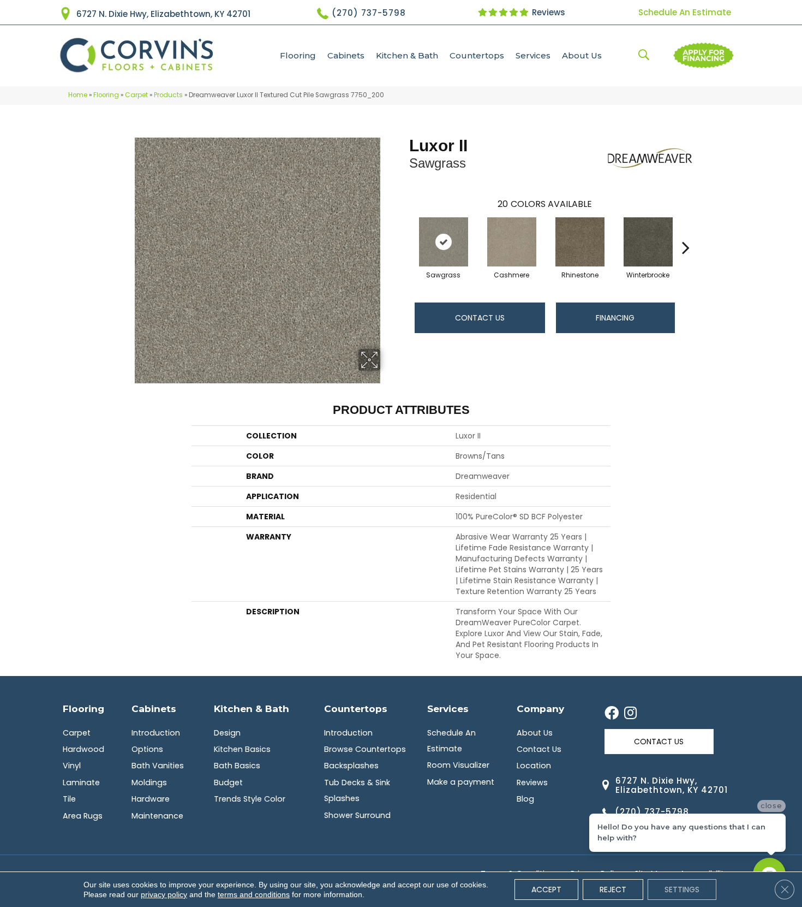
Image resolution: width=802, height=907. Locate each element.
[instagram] (630, 713)
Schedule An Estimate (684, 12)
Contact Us (480, 317)
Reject (613, 889)
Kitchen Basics (242, 749)
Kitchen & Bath (407, 55)
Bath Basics (237, 765)
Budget (228, 782)
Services (533, 55)
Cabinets (345, 55)
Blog (525, 798)
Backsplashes (351, 765)
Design (227, 732)
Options (147, 749)
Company (540, 708)
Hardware (150, 798)
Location (534, 765)
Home (77, 95)
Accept (546, 889)
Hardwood (83, 749)
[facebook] (612, 713)
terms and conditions (254, 894)
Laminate (81, 782)
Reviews (547, 12)
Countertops (477, 55)
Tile (69, 798)
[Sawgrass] (443, 242)
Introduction (155, 732)
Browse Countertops (365, 749)
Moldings (149, 782)
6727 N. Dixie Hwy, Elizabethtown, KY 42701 (163, 14)
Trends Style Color (249, 798)
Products (168, 95)
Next (686, 231)
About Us (582, 55)
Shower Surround (357, 815)
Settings (682, 889)
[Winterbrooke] (648, 242)
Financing (615, 317)
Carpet (136, 95)
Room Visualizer (458, 765)
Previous (404, 231)
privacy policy (164, 894)
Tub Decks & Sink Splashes (357, 790)
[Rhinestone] (580, 242)
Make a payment (460, 781)
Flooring (298, 55)
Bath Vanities (157, 765)
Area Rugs (83, 815)
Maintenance (157, 815)
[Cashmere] (511, 242)
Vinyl (72, 765)
